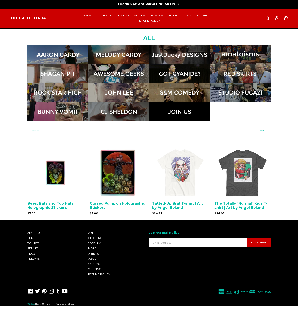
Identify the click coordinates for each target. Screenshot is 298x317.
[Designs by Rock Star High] (57, 100)
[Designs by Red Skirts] (240, 81)
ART (88, 15)
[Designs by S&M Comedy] (179, 100)
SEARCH (33, 238)
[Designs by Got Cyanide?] (179, 81)
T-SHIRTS (33, 243)
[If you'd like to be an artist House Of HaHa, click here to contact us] (179, 119)
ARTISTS (157, 15)
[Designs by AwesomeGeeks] (118, 81)
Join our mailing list (164, 232)
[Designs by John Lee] (118, 100)
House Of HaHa (28, 18)
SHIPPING (208, 15)
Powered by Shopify (65, 304)
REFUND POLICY (149, 20)
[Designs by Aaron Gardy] (57, 62)
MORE (140, 15)
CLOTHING (104, 15)
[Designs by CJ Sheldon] (118, 119)
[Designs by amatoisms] (240, 62)
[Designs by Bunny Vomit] (57, 119)
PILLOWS (33, 258)
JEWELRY (123, 15)
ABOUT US (34, 232)
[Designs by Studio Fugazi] (240, 100)
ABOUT (172, 15)
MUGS (31, 253)
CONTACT (191, 15)
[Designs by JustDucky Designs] (179, 62)
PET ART (32, 248)
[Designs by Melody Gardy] (118, 62)
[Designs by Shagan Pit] (57, 81)
